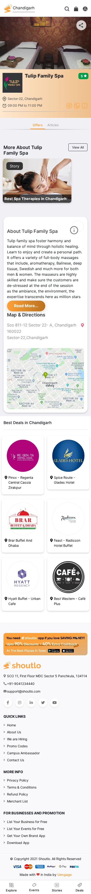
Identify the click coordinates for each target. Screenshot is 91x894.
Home (11, 725)
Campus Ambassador (23, 753)
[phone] (77, 105)
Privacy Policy (17, 780)
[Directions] (69, 105)
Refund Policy (17, 794)
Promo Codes (17, 746)
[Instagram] (19, 702)
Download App (18, 843)
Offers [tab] (38, 125)
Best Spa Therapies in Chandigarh (35, 198)
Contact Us (15, 760)
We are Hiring (17, 739)
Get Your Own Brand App (26, 836)
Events (34, 890)
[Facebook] (8, 702)
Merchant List (17, 801)
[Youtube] (54, 702)
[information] (84, 105)
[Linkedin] (31, 702)
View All (78, 147)
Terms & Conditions (21, 787)
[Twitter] (42, 702)
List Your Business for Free (27, 822)
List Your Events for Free (25, 829)
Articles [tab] (53, 125)
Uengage (64, 875)
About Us (14, 732)
